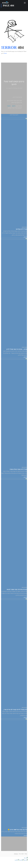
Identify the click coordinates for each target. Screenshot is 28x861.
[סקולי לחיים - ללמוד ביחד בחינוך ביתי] (5, 3)
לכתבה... (25, 237)
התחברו (8, 106)
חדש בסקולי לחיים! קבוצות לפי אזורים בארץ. (15, 709)
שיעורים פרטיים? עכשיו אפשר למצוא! (17, 589)
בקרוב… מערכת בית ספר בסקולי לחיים (16, 349)
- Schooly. (16, 854)
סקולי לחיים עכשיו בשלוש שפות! (18, 469)
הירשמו (13, 106)
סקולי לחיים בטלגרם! (21, 229)
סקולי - (25, 854)
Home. (4, 53)
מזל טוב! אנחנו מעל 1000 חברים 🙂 (17, 829)
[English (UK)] (21, 859)
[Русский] (17, 859)
